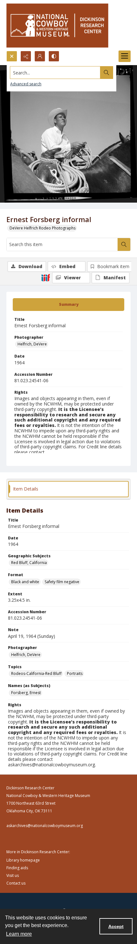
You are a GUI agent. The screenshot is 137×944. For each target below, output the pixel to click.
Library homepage (23, 860)
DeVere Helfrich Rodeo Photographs (43, 228)
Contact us (15, 883)
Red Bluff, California (29, 562)
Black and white (25, 581)
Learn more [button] (19, 934)
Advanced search (25, 84)
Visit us (12, 875)
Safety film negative (62, 581)
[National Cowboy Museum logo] (57, 25)
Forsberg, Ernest (26, 692)
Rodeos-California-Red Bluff (36, 673)
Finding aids (17, 867)
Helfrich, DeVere (32, 344)
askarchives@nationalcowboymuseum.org (44, 825)
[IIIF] (45, 277)
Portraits (75, 673)
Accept (116, 926)
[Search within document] (124, 244)
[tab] (68, 304)
